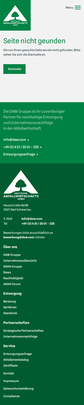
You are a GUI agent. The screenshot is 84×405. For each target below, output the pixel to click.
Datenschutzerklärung (18, 388)
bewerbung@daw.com (18, 237)
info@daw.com (14, 140)
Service (9, 346)
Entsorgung (12, 293)
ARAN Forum (12, 284)
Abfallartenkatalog (16, 360)
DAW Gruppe (12, 254)
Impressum (11, 381)
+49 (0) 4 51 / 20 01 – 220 (21, 147)
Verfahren (10, 307)
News (7, 272)
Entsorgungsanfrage (19, 154)
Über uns (10, 247)
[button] (73, 7)
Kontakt (8, 373)
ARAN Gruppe (12, 266)
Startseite (14, 69)
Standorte (10, 313)
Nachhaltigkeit (13, 278)
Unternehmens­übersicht (20, 260)
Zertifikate (10, 365)
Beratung (9, 301)
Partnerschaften (16, 323)
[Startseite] (15, 15)
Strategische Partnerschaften (23, 330)
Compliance (11, 396)
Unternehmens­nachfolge (20, 336)
